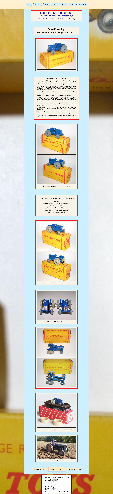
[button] (37, 4)
